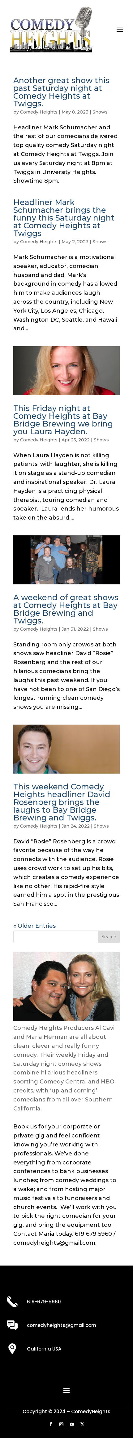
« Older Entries (34, 925)
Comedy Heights (39, 112)
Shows (100, 112)
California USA (44, 1349)
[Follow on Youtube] (72, 1424)
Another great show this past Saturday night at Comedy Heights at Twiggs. (61, 92)
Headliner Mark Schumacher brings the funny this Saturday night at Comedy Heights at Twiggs (63, 218)
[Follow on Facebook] (51, 1424)
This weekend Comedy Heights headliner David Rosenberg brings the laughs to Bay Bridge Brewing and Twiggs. (61, 802)
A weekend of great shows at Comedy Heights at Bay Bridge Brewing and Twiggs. (65, 609)
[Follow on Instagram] (61, 1424)
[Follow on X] (82, 1424)
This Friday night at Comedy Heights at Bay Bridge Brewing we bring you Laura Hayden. (63, 420)
